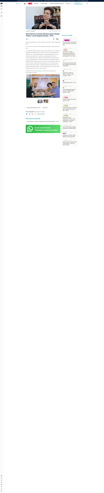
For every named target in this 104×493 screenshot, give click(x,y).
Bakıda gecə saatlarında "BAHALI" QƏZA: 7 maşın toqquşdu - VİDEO (68, 74)
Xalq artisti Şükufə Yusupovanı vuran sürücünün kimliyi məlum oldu (69, 43)
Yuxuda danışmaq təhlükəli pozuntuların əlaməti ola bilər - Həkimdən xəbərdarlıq (48, 0)
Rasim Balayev (39, 70)
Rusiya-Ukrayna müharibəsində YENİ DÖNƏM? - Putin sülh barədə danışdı (70, 143)
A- (54, 39)
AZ (1, 3)
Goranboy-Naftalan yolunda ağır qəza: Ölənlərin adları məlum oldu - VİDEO (70, 109)
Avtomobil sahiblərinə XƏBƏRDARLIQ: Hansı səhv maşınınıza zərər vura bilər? (79, 0)
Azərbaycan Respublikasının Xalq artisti (33, 107)
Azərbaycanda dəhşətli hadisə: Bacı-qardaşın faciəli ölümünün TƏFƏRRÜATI (69, 64)
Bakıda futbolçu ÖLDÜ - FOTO (69, 82)
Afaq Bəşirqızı (45, 107)
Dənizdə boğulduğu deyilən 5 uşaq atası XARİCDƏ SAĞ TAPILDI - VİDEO (69, 91)
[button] (72, 3)
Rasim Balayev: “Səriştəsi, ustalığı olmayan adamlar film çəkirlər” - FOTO (43, 121)
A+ (57, 39)
